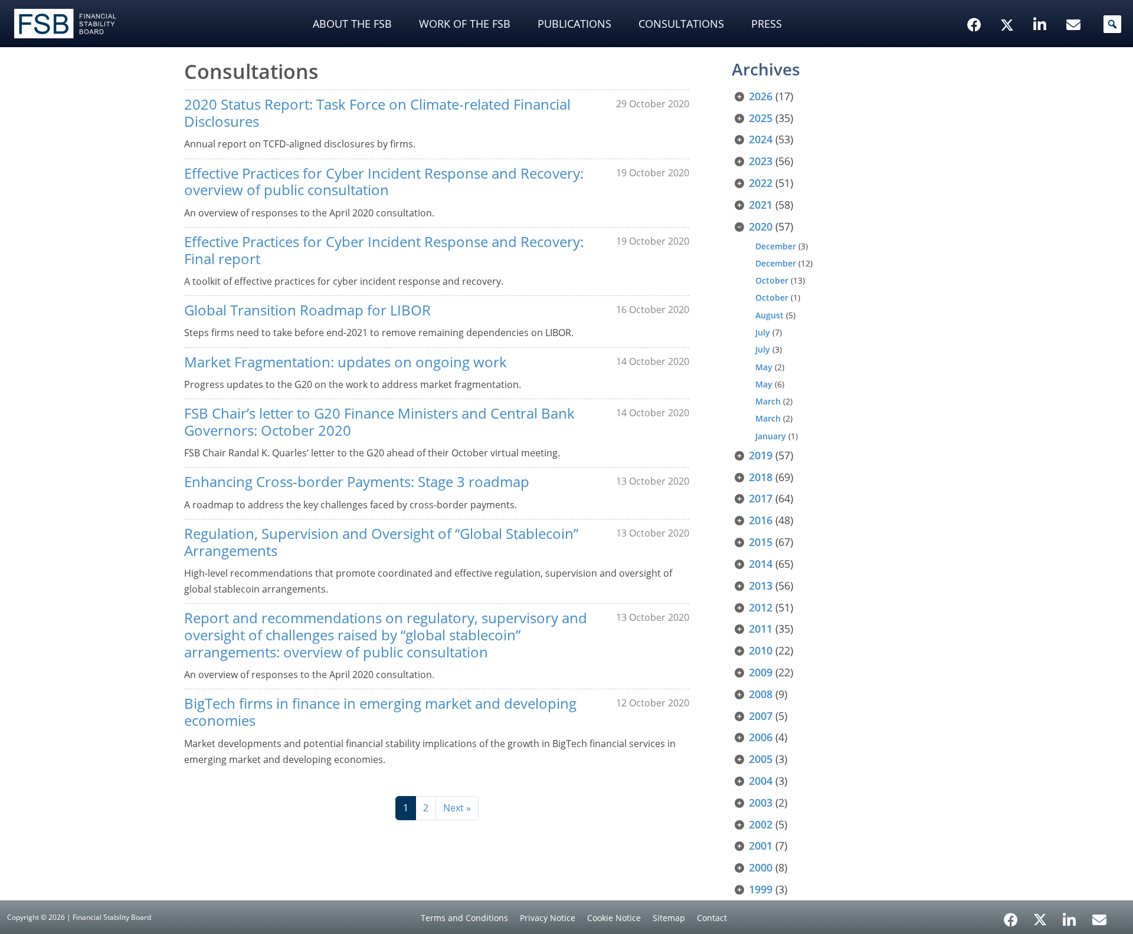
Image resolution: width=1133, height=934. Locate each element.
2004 (760, 781)
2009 (760, 672)
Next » (457, 807)
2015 (760, 542)
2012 (760, 607)
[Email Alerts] (1099, 919)
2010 (760, 650)
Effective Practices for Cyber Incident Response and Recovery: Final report (384, 250)
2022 (760, 183)
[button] (1112, 24)
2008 (760, 694)
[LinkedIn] (1070, 916)
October (771, 280)
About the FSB (352, 24)
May (763, 367)
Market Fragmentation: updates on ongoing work (345, 361)
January (770, 436)
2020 (760, 226)
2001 (760, 845)
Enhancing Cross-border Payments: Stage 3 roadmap (356, 481)
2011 (760, 628)
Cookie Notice (614, 917)
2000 (760, 867)
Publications (574, 24)
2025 (760, 118)
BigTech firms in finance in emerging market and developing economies (380, 711)
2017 (760, 498)
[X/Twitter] (1009, 6)
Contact (712, 917)
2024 (760, 139)
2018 (760, 477)
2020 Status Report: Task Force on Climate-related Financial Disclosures (377, 112)
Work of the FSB (464, 24)
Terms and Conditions (464, 917)
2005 (760, 759)
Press (766, 24)
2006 (760, 737)
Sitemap (669, 917)
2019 (760, 455)
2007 (760, 716)
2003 (760, 802)
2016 (760, 520)
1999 (760, 889)
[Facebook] (1011, 916)
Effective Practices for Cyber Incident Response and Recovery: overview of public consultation (384, 181)
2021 (760, 205)
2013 (760, 585)
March (768, 401)
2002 (760, 824)
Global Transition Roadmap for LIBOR (307, 310)
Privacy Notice (547, 917)
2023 (760, 161)
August (769, 315)
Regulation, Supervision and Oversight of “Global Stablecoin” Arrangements (381, 542)
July (762, 332)
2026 (760, 96)
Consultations (681, 24)
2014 (760, 564)
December (775, 246)
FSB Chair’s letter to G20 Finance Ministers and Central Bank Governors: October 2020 (379, 421)
